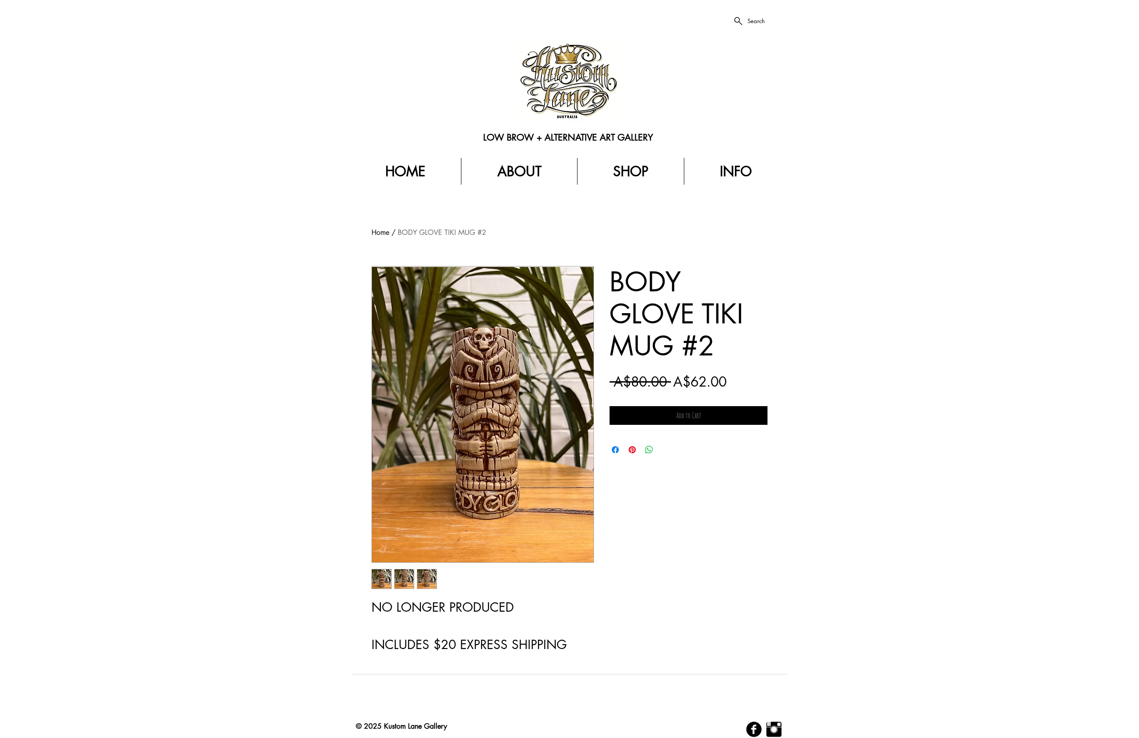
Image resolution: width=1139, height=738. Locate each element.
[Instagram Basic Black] (774, 729)
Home (380, 232)
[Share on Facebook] (615, 449)
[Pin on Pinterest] (632, 449)
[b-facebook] (754, 729)
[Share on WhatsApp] (649, 449)
